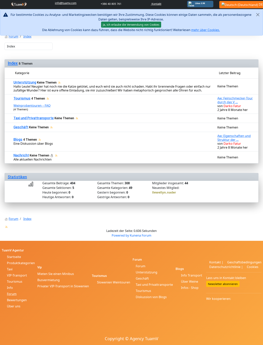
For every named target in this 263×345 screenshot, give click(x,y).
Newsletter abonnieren (223, 284)
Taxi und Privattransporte (33, 118)
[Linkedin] (247, 285)
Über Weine (189, 281)
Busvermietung (48, 280)
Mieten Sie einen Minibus (55, 274)
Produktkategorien (21, 263)
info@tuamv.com (65, 3)
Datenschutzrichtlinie (225, 267)
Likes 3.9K (200, 3)
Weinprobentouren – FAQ (32, 105)
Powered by (120, 235)
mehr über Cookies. (205, 30)
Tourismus (21, 98)
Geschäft (20, 127)
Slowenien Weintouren (113, 282)
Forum (12, 294)
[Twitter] (252, 285)
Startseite (14, 257)
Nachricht (21, 155)
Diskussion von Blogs (151, 297)
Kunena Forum (140, 235)
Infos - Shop (190, 288)
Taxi (10, 269)
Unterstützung (24, 82)
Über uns (13, 306)
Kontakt (156, 4)
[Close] (258, 14)
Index (13, 63)
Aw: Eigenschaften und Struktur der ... (234, 138)
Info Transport (191, 275)
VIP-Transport (17, 275)
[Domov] (19, 4)
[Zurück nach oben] (258, 340)
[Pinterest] (257, 285)
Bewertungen (17, 300)
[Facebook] (242, 285)
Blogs (17, 139)
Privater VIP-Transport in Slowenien (63, 286)
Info (10, 288)
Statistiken (17, 177)
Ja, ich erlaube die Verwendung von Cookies (131, 24)
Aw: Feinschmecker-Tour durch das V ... (235, 100)
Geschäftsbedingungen (243, 262)
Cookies (252, 267)
